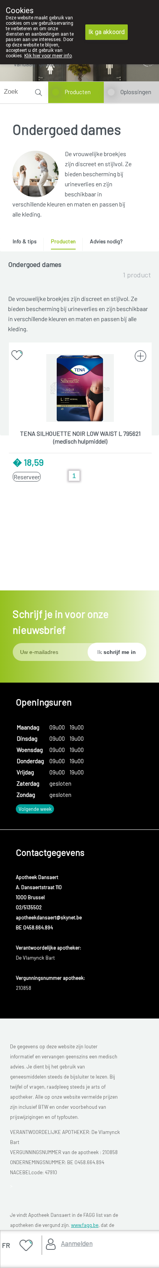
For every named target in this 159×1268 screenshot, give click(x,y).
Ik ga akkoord (106, 32)
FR (6, 1245)
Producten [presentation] (63, 241)
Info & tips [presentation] (25, 241)
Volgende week (35, 809)
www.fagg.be (84, 1225)
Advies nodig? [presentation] (106, 241)
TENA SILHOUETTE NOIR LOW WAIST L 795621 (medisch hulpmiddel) (80, 437)
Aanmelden (77, 1243)
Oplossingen (135, 91)
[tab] (27, 243)
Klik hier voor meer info (48, 55)
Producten (78, 91)
